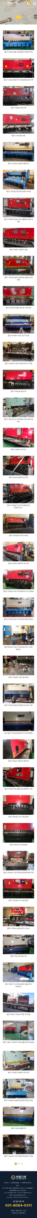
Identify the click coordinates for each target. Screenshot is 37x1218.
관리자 (17, 1185)
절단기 (18, 17)
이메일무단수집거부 (26, 1182)
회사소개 (6, 1182)
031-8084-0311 (18, 1205)
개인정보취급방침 (15, 1182)
